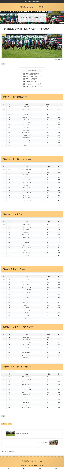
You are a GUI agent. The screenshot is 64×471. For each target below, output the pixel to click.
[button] (59, 261)
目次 (29, 70)
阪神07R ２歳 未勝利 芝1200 (31, 74)
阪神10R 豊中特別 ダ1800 (30, 81)
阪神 (10, 423)
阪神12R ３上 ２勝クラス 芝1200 (32, 86)
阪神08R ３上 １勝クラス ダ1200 (32, 76)
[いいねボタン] (3, 64)
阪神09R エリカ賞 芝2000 (30, 79)
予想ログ (5, 423)
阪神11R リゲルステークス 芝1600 (32, 84)
